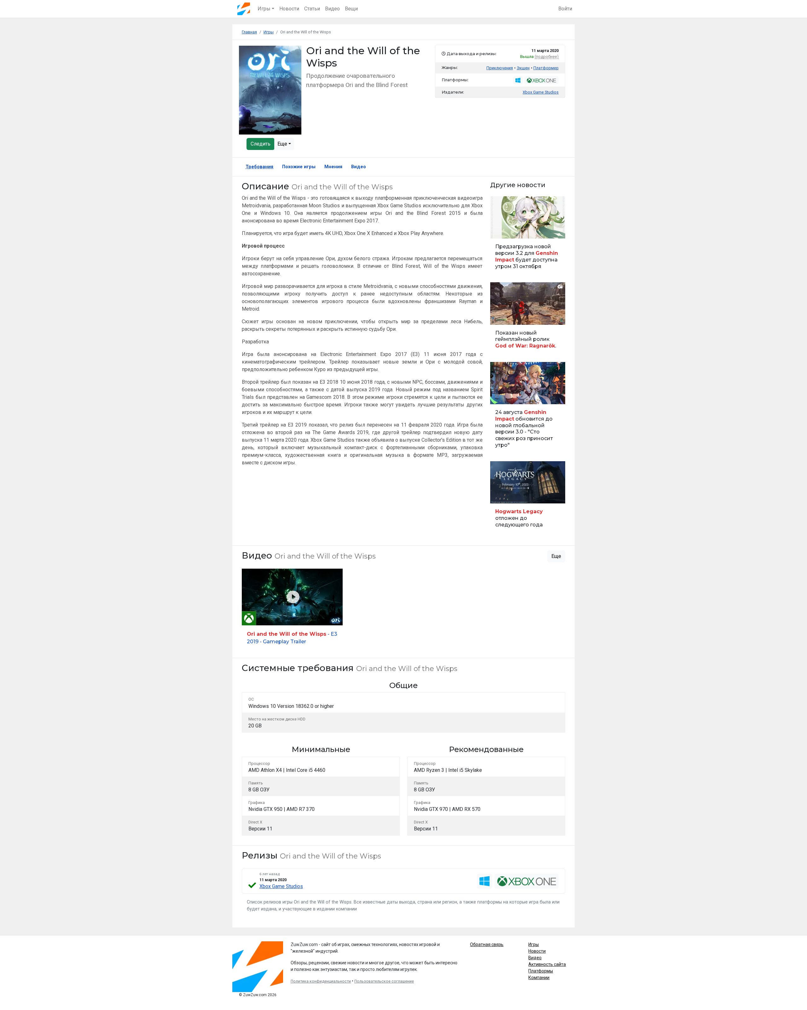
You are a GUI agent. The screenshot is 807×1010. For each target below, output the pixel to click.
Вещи (351, 9)
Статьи (312, 9)
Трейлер (501, 316)
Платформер (546, 68)
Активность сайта (547, 964)
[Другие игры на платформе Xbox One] (541, 80)
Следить (260, 144)
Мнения (333, 166)
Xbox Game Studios (281, 886)
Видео (332, 9)
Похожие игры (299, 166)
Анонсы (500, 396)
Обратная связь (486, 944)
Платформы (540, 970)
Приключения (499, 68)
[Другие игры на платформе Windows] (518, 80)
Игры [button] (264, 9)
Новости (289, 9)
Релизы (500, 495)
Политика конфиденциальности (321, 981)
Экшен (523, 68)
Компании (538, 977)
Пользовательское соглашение (384, 981)
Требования (259, 166)
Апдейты (501, 230)
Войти (565, 9)
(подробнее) (547, 56)
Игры (533, 944)
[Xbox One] (527, 881)
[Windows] (484, 881)
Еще (282, 144)
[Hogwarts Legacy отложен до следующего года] (528, 497)
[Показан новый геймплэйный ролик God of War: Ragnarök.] (528, 318)
